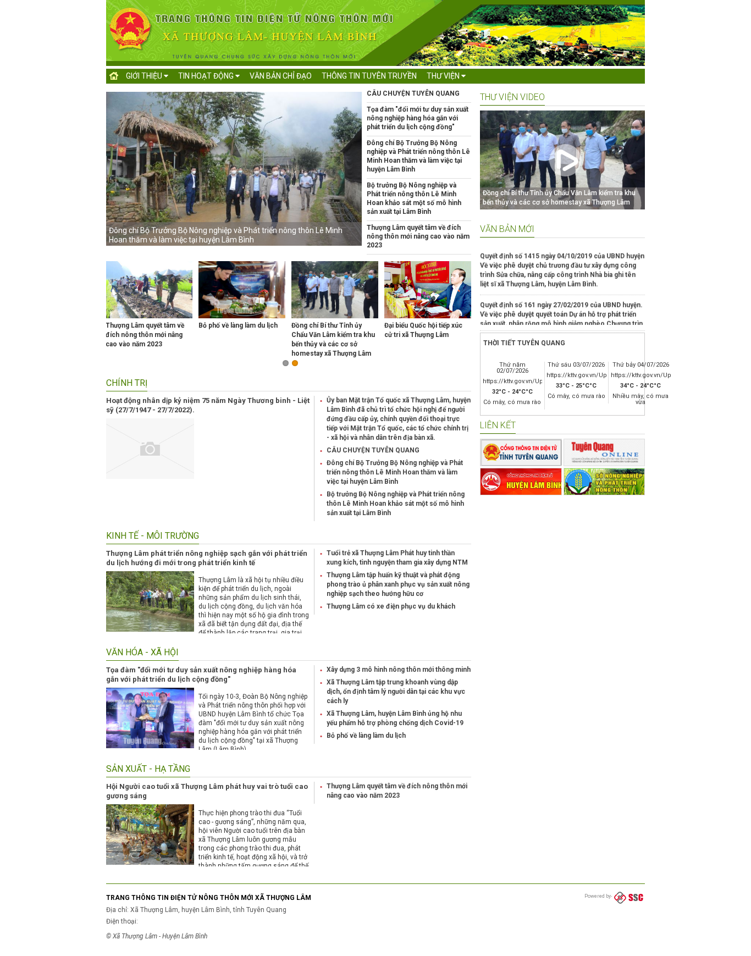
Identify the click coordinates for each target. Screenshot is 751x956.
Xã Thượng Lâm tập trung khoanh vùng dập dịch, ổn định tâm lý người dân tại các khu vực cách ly (396, 691)
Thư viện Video (512, 97)
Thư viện (444, 75)
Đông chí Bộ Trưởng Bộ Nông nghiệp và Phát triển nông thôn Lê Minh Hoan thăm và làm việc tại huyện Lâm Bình (226, 235)
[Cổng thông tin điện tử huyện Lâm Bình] (521, 481)
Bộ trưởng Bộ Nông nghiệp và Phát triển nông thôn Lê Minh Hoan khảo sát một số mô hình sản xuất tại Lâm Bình (396, 503)
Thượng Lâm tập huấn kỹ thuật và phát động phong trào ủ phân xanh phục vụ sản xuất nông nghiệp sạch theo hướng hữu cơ (398, 584)
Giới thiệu (145, 75)
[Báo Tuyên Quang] (604, 452)
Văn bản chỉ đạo (281, 75)
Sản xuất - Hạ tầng (148, 769)
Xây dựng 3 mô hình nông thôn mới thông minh (399, 669)
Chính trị (126, 383)
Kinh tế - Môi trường (152, 536)
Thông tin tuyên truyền (369, 75)
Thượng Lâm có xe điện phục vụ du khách (391, 606)
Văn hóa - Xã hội (142, 652)
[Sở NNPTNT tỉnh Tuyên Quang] (604, 481)
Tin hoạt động (206, 75)
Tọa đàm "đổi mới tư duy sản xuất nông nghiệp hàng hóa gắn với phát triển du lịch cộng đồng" (417, 118)
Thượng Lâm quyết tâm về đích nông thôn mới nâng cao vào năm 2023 (418, 236)
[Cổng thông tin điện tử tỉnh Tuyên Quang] (521, 452)
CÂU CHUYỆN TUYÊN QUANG (413, 93)
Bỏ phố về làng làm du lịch (238, 325)
